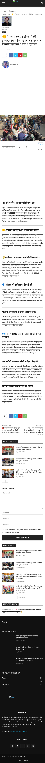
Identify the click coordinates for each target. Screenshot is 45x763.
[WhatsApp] (25, 55)
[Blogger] (12, 746)
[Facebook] (11, 55)
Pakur (8, 14)
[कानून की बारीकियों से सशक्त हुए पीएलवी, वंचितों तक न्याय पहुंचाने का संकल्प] (8, 462)
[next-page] (6, 481)
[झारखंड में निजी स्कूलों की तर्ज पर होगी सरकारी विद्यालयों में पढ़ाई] (8, 650)
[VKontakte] (33, 746)
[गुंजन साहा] (6, 64)
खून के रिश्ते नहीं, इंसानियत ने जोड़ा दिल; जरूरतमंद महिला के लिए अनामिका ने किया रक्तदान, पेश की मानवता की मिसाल (29, 588)
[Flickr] (22, 746)
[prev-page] (3, 481)
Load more (22, 597)
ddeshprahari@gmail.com (18, 731)
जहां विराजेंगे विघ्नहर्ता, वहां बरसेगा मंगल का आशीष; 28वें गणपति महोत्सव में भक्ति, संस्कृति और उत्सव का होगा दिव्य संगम (29, 472)
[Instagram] (28, 746)
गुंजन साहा (16, 64)
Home (4, 14)
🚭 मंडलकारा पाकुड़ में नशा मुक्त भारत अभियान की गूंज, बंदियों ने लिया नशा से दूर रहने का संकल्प (11, 430)
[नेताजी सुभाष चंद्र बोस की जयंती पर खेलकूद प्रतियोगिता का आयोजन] (8, 639)
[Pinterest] (20, 55)
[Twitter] (16, 55)
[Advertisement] (22, 92)
